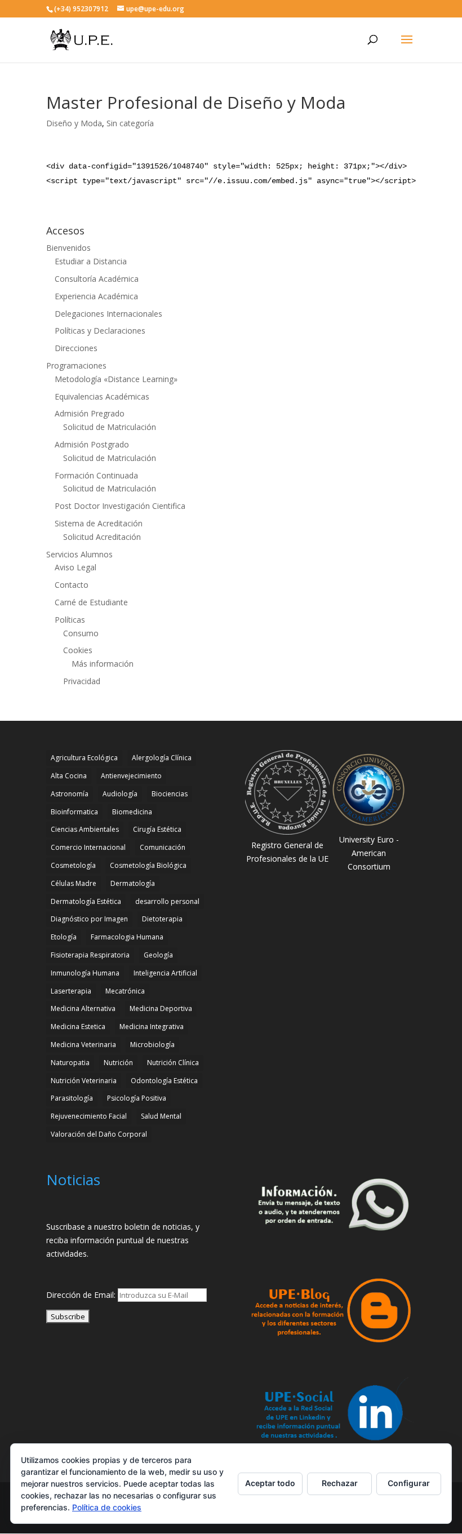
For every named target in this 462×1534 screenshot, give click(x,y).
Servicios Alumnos (79, 554)
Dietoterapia (162, 919)
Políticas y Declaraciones (100, 330)
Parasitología (72, 1098)
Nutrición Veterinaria (84, 1080)
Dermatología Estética (86, 901)
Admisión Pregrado (90, 413)
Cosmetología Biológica (148, 865)
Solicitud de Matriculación (109, 427)
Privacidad (81, 681)
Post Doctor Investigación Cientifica (120, 505)
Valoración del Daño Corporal (99, 1134)
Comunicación (162, 847)
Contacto (71, 584)
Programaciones (76, 365)
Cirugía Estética (157, 829)
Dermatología (132, 883)
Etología (64, 937)
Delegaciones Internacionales (108, 313)
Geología (158, 955)
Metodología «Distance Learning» (116, 379)
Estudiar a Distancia (91, 261)
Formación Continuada (96, 475)
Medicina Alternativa (83, 1008)
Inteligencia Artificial (165, 973)
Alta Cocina (69, 776)
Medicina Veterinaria (83, 1044)
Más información (103, 663)
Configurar (409, 1483)
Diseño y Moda (74, 123)
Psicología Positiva (136, 1098)
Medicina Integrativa (151, 1026)
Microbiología (152, 1044)
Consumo (81, 633)
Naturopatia (70, 1062)
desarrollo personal (167, 901)
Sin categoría (130, 123)
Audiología (120, 794)
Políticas (70, 619)
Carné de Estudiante (91, 602)
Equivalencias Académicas (102, 396)
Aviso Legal (75, 567)
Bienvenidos (68, 247)
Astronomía (69, 794)
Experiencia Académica (96, 296)
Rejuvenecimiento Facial (89, 1116)
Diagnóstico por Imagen (89, 919)
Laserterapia (71, 991)
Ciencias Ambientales (85, 829)
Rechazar (340, 1483)
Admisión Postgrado (92, 444)
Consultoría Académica (97, 278)
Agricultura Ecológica (84, 757)
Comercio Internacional (88, 847)
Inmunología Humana (85, 973)
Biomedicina (132, 812)
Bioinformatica (74, 812)
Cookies (77, 650)
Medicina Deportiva (161, 1008)
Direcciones (76, 348)
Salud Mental (161, 1116)
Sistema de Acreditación (99, 523)
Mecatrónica (125, 991)
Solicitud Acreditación (102, 536)
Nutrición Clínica (173, 1062)
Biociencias (170, 794)
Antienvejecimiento (131, 776)
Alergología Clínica (162, 757)
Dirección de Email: (82, 1294)
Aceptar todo (270, 1483)
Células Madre (73, 883)
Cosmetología (73, 865)
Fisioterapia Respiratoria (90, 955)
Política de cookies (106, 1507)
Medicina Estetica (78, 1026)
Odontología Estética (164, 1080)
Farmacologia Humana (127, 937)
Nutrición (118, 1062)
